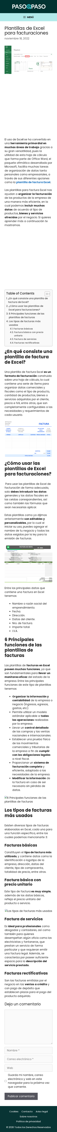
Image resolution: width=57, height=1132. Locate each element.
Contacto (27, 1111)
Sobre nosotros (28, 1116)
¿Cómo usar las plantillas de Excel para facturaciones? (26, 307)
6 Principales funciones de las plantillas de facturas (26, 315)
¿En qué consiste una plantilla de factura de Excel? (28, 300)
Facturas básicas (23, 328)
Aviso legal (42, 1111)
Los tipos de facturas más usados (25, 323)
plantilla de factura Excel (33, 182)
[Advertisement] (28, 107)
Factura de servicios (25, 339)
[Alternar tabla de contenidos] (45, 293)
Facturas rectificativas (26, 342)
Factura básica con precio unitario (28, 334)
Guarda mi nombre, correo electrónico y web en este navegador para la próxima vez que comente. (28, 1081)
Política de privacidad (28, 1121)
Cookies (13, 1111)
